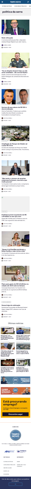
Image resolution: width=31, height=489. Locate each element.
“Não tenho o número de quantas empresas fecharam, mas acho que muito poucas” (14, 180)
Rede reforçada (7, 38)
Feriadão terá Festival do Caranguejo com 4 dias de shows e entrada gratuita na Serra (7, 370)
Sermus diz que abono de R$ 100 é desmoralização (14, 108)
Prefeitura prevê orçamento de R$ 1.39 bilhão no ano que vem (14, 215)
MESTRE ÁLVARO (8, 468)
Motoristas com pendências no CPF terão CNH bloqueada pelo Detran (7, 337)
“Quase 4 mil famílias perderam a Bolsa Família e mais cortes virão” (13, 250)
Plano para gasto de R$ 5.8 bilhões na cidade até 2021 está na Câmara (15, 285)
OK (15, 484)
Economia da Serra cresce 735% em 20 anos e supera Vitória (22, 352)
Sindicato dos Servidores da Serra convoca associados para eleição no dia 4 (22, 369)
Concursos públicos (9, 464)
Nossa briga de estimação (11, 305)
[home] (15, 2)
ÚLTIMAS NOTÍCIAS (8, 461)
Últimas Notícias (5, 327)
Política (4, 67)
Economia (6, 474)
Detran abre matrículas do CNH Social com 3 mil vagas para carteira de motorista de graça (23, 337)
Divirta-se (4, 359)
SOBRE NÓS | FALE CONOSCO (21, 465)
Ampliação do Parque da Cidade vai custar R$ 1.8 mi (14, 145)
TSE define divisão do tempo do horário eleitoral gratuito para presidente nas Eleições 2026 (7, 353)
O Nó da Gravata (6, 34)
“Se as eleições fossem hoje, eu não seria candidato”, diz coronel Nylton (15, 71)
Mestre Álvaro (20, 342)
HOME (18, 461)
